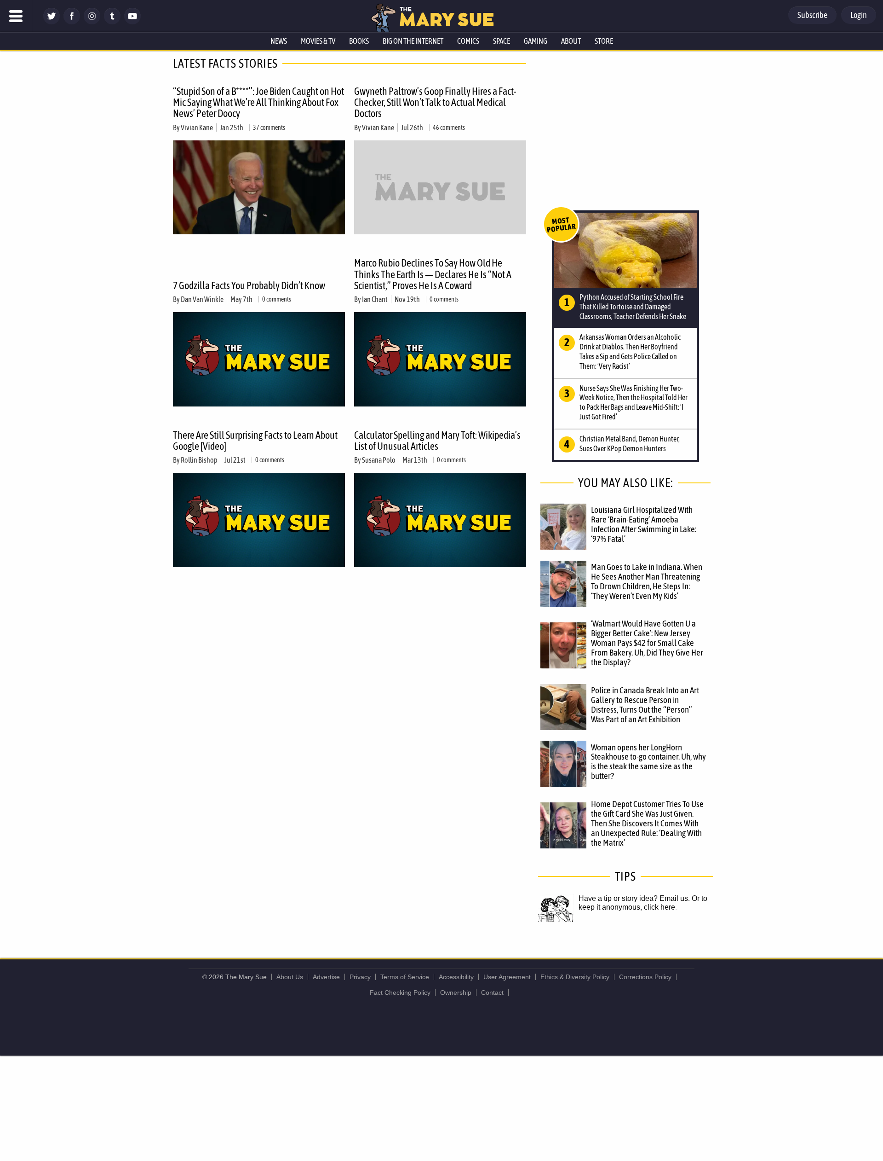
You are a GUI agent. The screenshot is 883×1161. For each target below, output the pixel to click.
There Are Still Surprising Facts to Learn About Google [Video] (255, 440)
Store (604, 41)
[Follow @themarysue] (51, 22)
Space (501, 41)
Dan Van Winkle (202, 299)
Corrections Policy (645, 977)
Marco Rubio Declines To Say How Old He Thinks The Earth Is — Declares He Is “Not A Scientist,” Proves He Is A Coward (432, 274)
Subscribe (812, 15)
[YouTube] (132, 22)
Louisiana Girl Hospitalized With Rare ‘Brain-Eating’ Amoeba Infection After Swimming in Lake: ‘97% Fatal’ (643, 524)
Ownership (455, 992)
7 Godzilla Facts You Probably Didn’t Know (249, 285)
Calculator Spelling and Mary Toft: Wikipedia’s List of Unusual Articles (437, 440)
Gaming (535, 41)
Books (359, 41)
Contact (492, 992)
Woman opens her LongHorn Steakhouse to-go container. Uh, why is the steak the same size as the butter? (648, 761)
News (278, 41)
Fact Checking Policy (400, 992)
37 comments (269, 127)
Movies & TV (318, 41)
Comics (468, 41)
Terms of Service (404, 977)
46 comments (449, 127)
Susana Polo (379, 460)
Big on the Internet (413, 41)
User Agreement (507, 977)
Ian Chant (375, 299)
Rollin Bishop (199, 460)
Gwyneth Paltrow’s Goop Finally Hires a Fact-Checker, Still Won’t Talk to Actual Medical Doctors (435, 102)
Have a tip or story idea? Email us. (634, 898)
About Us (289, 977)
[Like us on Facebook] (71, 22)
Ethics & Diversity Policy (574, 977)
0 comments (276, 299)
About (571, 41)
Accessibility (456, 977)
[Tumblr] (112, 22)
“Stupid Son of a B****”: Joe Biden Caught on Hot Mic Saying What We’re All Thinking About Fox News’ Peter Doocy (258, 102)
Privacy (360, 977)
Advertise (326, 977)
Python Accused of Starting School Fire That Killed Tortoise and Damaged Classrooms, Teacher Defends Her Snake (632, 306)
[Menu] (16, 16)
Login (858, 15)
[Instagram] (92, 22)
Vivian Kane (197, 127)
